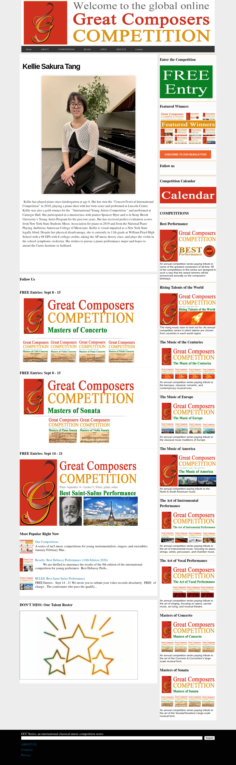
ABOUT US (28, 744)
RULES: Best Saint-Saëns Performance (60, 578)
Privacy (26, 755)
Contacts (27, 749)
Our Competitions (46, 542)
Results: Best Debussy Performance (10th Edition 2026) (71, 560)
